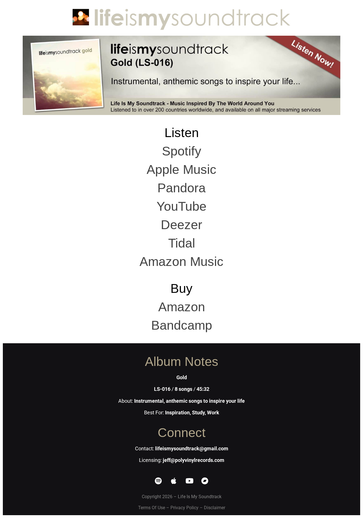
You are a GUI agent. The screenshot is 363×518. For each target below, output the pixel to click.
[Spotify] (158, 481)
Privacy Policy (184, 507)
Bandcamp (181, 325)
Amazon (181, 307)
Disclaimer (214, 507)
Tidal (181, 243)
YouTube (181, 206)
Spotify (181, 151)
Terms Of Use (151, 507)
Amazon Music (181, 261)
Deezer (181, 225)
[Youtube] (189, 481)
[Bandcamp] (205, 481)
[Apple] (174, 481)
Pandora (181, 188)
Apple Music (181, 169)
